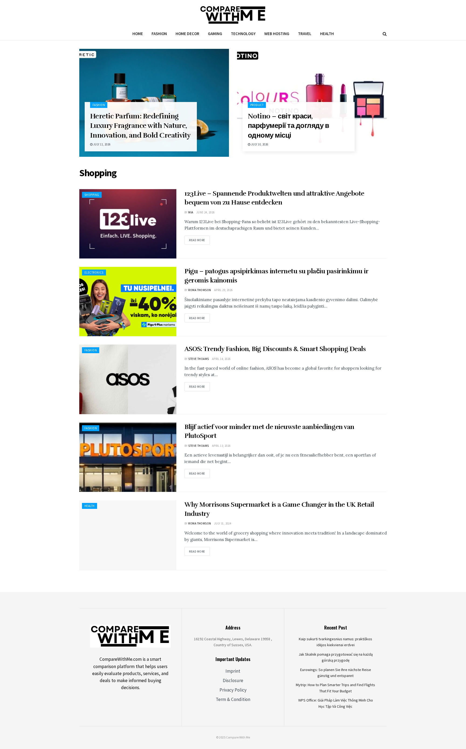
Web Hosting (276, 33)
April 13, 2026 (221, 446)
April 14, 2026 (221, 359)
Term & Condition (233, 699)
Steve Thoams (198, 359)
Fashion (159, 33)
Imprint (232, 671)
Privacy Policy (233, 690)
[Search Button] (385, 33)
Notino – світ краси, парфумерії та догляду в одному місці (288, 125)
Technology (243, 33)
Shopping (91, 195)
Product (256, 105)
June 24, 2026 (205, 212)
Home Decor (187, 33)
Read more (199, 239)
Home (137, 33)
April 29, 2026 (223, 290)
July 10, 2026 (259, 144)
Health (327, 33)
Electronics (94, 272)
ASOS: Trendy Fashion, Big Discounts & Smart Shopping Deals (275, 349)
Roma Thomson (199, 290)
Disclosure (233, 680)
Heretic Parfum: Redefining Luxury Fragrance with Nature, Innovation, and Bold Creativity (140, 125)
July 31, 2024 (222, 523)
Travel (304, 33)
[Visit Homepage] (233, 13)
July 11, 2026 (101, 144)
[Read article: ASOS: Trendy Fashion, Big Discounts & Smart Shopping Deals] (127, 379)
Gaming (215, 33)
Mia (190, 212)
